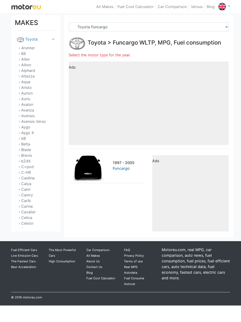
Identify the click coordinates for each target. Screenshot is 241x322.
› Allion (25, 64)
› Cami (24, 189)
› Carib (25, 200)
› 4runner (27, 47)
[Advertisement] (149, 105)
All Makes (104, 6)
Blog (211, 6)
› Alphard (27, 70)
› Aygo (24, 127)
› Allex (24, 59)
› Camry (26, 195)
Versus (197, 6)
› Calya (25, 183)
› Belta (24, 144)
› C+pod (26, 166)
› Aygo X (26, 132)
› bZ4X (25, 161)
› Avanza (26, 110)
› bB (22, 138)
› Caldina (27, 178)
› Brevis (25, 155)
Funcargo (125, 42)
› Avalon (26, 104)
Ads (72, 67)
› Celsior (26, 223)
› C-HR (25, 172)
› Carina (26, 206)
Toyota (31, 39)
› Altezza (27, 76)
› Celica (25, 217)
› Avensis (27, 115)
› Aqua (24, 81)
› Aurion (26, 93)
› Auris (24, 98)
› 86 (22, 53)
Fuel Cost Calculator (135, 6)
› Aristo (25, 87)
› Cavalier (27, 212)
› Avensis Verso (32, 121)
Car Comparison (172, 6)
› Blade (25, 149)
